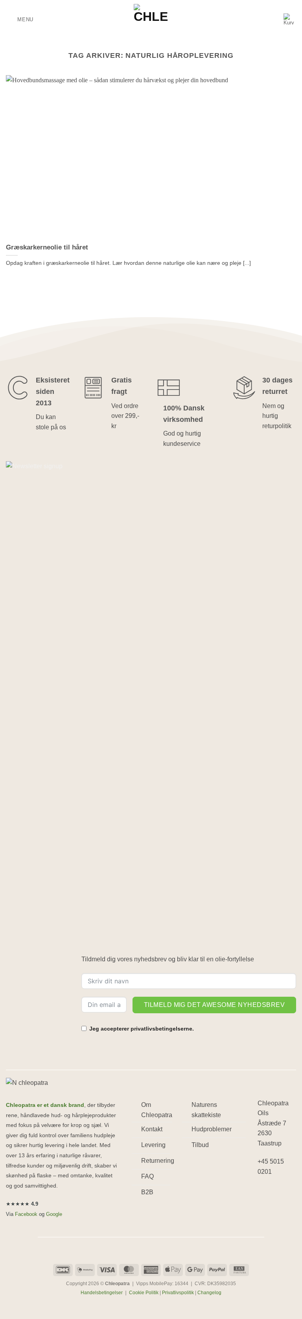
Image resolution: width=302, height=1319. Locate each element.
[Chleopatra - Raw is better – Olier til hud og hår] (151, 19)
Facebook (26, 1214)
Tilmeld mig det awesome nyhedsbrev (214, 1004)
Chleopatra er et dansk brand (45, 1105)
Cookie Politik (143, 1292)
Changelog (209, 1292)
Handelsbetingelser (102, 1292)
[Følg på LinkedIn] (264, 1207)
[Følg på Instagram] (279, 1192)
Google (54, 1214)
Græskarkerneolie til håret (47, 247)
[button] (19, 19)
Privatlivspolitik (178, 1292)
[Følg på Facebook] (264, 1192)
